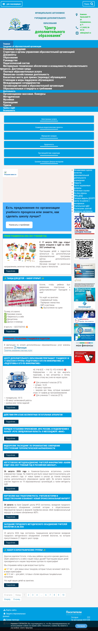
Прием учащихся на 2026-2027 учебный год (25, 236)
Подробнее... (11, 271)
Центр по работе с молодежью (82, 202)
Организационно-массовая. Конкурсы (24, 93)
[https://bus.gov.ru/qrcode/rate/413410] (84, 249)
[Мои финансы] (84, 344)
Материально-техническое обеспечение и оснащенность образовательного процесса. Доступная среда (43, 67)
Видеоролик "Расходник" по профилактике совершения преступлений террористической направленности (32, 447)
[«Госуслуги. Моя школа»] (84, 314)
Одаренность (49, 144)
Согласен (81, 626)
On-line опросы (80, 193)
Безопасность (9, 110)
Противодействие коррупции (49, 153)
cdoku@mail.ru (85, 33)
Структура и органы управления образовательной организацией (39, 51)
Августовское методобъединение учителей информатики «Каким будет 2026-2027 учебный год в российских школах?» (37, 463)
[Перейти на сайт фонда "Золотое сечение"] (84, 283)
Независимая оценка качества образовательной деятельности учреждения (83, 175)
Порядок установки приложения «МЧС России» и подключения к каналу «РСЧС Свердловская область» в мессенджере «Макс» (36, 430)
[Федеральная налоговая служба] (84, 330)
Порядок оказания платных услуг (18, 350)
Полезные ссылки (81, 190)
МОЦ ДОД (78, 196)
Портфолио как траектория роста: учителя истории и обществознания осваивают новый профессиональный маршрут (37, 497)
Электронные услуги (49, 119)
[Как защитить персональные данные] (84, 306)
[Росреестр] (84, 337)
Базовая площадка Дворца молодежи (49, 162)
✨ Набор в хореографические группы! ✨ (25, 550)
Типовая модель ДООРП (84, 198)
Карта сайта (11, 610)
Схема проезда (12, 620)
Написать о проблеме (19, 225)
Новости (77, 183)
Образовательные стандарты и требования (27, 88)
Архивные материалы (83, 211)
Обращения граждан (49, 136)
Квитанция (22, 348)
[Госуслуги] (84, 320)
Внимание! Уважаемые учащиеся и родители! (27, 338)
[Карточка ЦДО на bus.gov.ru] (84, 266)
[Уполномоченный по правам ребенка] (84, 325)
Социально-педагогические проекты (49, 127)
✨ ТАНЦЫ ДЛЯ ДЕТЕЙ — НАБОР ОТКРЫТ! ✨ (24, 278)
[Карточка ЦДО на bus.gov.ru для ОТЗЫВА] (84, 273)
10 (63, 595)
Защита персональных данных (14, 614)
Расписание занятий (82, 208)
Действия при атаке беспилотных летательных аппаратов (33, 415)
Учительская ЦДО (81, 206)
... (41, 595)
